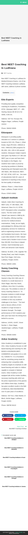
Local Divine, (19, 532)
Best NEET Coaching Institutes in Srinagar (14, 477)
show (12, 92)
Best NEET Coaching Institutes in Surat (14, 457)
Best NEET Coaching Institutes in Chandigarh (14, 468)
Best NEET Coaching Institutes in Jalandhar (14, 448)
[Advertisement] (14, 22)
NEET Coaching (7, 73)
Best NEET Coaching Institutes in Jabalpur (14, 438)
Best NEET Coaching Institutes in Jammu (14, 486)
